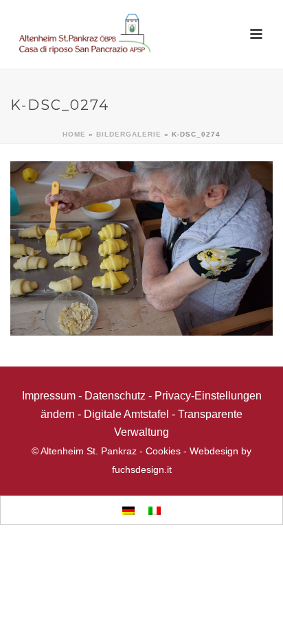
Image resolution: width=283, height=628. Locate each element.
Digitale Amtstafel (126, 414)
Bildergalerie (128, 134)
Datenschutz (115, 396)
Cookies (163, 450)
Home (74, 134)
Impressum (49, 396)
